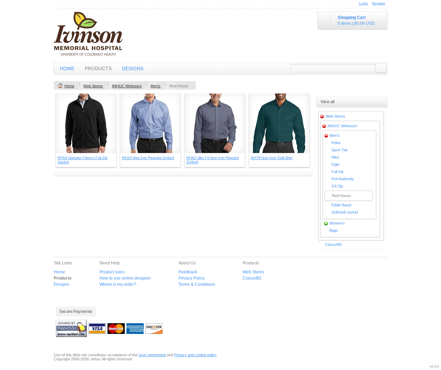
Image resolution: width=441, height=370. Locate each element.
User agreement (152, 355)
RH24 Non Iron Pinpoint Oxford (148, 158)
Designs (132, 68)
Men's (156, 86)
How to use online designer (125, 278)
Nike (335, 157)
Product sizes (112, 272)
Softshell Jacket (344, 212)
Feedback (187, 272)
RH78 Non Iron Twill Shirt (272, 158)
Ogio (335, 164)
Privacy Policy (191, 278)
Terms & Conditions (196, 284)
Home (67, 68)
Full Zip (337, 172)
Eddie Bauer (341, 205)
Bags (333, 230)
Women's (337, 223)
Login (363, 3)
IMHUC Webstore (127, 86)
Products (98, 68)
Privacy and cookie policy (195, 355)
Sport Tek (339, 150)
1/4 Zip (337, 186)
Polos (336, 143)
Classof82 (333, 244)
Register (378, 3)
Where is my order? (118, 284)
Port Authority (342, 179)
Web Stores (93, 86)
